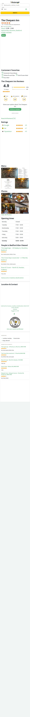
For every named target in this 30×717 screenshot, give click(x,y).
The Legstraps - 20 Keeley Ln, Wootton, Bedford (14, 249)
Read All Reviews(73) (8, 118)
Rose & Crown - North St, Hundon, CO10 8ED (12, 360)
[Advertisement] (15, 52)
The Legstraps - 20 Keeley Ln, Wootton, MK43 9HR (13, 346)
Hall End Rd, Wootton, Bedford (11, 30)
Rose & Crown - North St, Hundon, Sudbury (12, 269)
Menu (3, 35)
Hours (3, 28)
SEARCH (15, 13)
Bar (7, 26)
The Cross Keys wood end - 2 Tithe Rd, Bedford (14, 259)
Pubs (4, 26)
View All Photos (6, 215)
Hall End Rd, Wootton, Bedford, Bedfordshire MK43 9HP (15, 306)
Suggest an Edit (15, 311)
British (9, 26)
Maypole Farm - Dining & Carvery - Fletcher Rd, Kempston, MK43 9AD (12, 373)
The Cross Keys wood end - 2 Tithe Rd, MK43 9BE (13, 353)
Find (3, 3)
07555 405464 (6, 33)
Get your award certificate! (15, 329)
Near (3, 7)
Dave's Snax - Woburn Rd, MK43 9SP (10, 366)
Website (15, 309)
